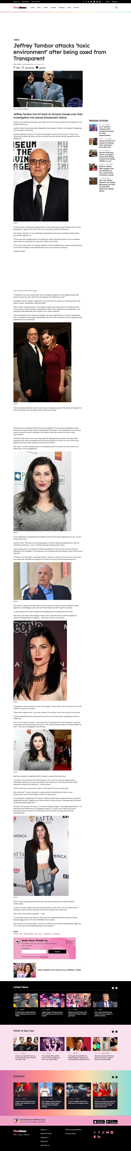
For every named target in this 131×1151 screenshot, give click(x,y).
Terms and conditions (73, 1130)
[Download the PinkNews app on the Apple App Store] (99, 1122)
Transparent (56, 933)
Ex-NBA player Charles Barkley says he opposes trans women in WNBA (25, 1014)
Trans (40, 933)
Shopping (62, 7)
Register (115, 1)
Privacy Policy (44, 956)
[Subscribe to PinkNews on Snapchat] (95, 1137)
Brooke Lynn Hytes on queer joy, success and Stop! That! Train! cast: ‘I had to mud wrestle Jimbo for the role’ (105, 1104)
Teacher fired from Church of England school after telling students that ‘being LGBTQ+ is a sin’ (107, 156)
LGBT (36, 933)
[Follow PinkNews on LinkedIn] (99, 2)
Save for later (29, 67)
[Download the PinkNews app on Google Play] (112, 1122)
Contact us (44, 1137)
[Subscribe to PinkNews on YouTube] (108, 1133)
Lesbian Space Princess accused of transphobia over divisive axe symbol (52, 1014)
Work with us (35, 1)
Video (69, 7)
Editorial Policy (46, 1133)
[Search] (116, 7)
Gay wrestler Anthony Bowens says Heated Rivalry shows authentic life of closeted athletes (51, 1104)
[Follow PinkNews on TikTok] (103, 1133)
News (39, 7)
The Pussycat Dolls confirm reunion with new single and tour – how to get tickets (51, 1057)
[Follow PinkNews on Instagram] (112, 1133)
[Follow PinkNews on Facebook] (99, 1133)
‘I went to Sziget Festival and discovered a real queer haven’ (78, 1102)
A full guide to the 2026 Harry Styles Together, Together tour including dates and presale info (78, 1057)
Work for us (45, 1145)
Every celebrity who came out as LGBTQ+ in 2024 (59, 970)
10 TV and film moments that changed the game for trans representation (106, 131)
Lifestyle (53, 7)
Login (107, 1)
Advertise (25, 1)
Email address (28, 948)
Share (18, 67)
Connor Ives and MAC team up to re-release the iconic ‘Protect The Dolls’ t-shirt (25, 1057)
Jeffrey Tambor (28, 933)
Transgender (47, 933)
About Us (16, 1)
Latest (32, 7)
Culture (45, 7)
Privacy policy (71, 1133)
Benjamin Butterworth (37, 64)
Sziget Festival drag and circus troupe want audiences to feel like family (25, 1103)
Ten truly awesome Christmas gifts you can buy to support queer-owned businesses (104, 1057)
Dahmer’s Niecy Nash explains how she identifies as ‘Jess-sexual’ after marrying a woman (106, 170)
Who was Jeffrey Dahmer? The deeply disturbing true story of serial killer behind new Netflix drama (107, 185)
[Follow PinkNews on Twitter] (95, 1133)
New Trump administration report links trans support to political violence (104, 1014)
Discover (76, 7)
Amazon (16, 933)
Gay (21, 933)
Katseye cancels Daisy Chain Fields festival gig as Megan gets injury (77, 1014)
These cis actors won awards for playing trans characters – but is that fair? (107, 144)
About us (44, 1130)
